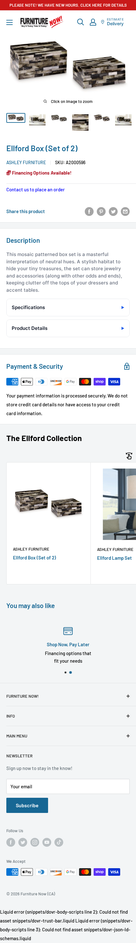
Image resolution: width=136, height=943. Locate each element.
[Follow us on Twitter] (22, 842)
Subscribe (27, 805)
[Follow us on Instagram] (34, 842)
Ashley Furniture (26, 162)
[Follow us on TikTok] (58, 842)
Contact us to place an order (35, 189)
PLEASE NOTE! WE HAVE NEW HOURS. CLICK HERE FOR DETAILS (68, 5)
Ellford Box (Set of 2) (34, 557)
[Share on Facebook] (89, 211)
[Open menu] (9, 22)
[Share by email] (125, 211)
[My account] (93, 22)
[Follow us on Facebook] (10, 842)
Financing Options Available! (41, 173)
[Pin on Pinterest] (101, 211)
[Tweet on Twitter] (113, 211)
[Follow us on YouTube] (46, 842)
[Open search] (80, 22)
